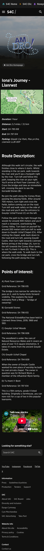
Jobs (28, 499)
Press (4, 483)
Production (6, 487)
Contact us (6, 549)
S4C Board (18, 499)
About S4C (6, 499)
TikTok (37, 466)
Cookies (20, 532)
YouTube (5, 466)
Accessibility (22, 528)
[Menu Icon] (3, 12)
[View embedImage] (22, 102)
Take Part (23, 516)
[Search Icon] (40, 12)
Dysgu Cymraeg (9, 507)
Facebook (27, 466)
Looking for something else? (17, 445)
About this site (8, 528)
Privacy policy (8, 532)
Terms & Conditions (10, 537)
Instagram (16, 466)
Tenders (17, 487)
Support (27, 487)
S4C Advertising (9, 516)
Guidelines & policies (18, 483)
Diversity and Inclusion (11, 503)
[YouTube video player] (22, 421)
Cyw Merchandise (9, 512)
